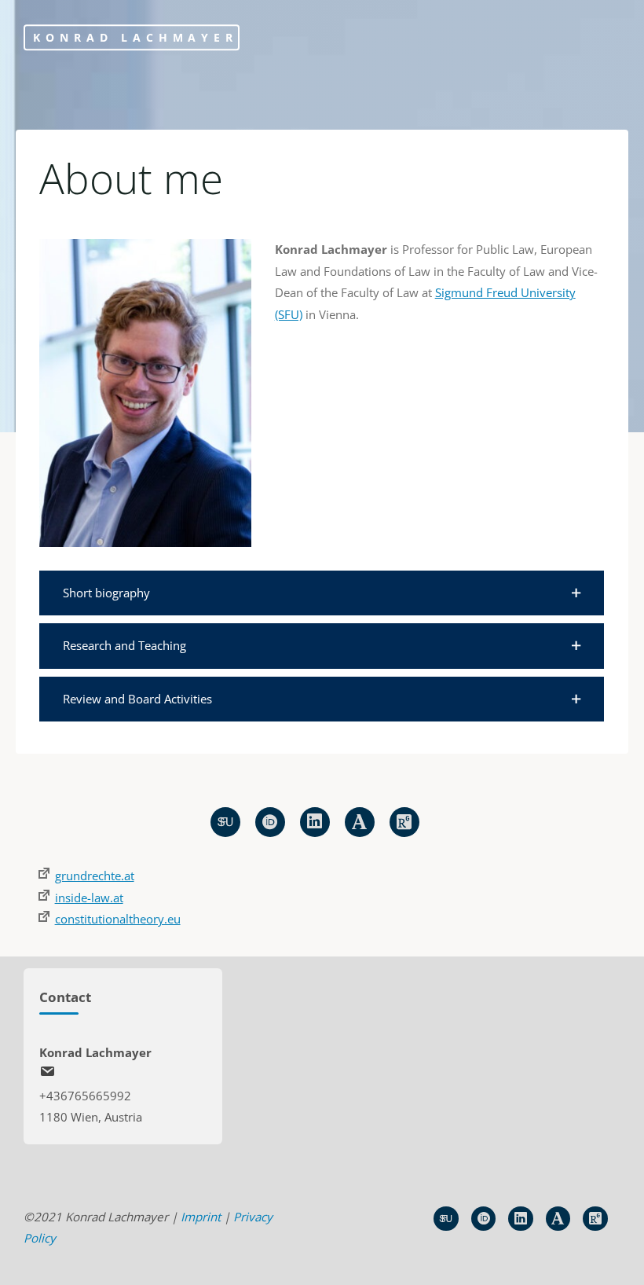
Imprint (201, 1216)
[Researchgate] (404, 822)
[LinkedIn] (315, 822)
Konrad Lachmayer (135, 37)
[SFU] (225, 822)
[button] (321, 593)
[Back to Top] (582, 1263)
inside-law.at (89, 897)
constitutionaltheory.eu (118, 919)
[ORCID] (270, 822)
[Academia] (360, 822)
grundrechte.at (94, 875)
